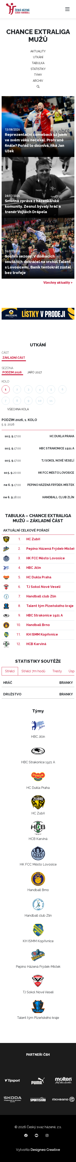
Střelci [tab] (10, 671)
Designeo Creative (45, 1150)
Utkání (38, 57)
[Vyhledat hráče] (38, 87)
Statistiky (38, 69)
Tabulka (38, 63)
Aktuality (38, 51)
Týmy (38, 74)
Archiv (38, 80)
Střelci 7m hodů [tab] (33, 671)
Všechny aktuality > (58, 283)
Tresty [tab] (57, 671)
